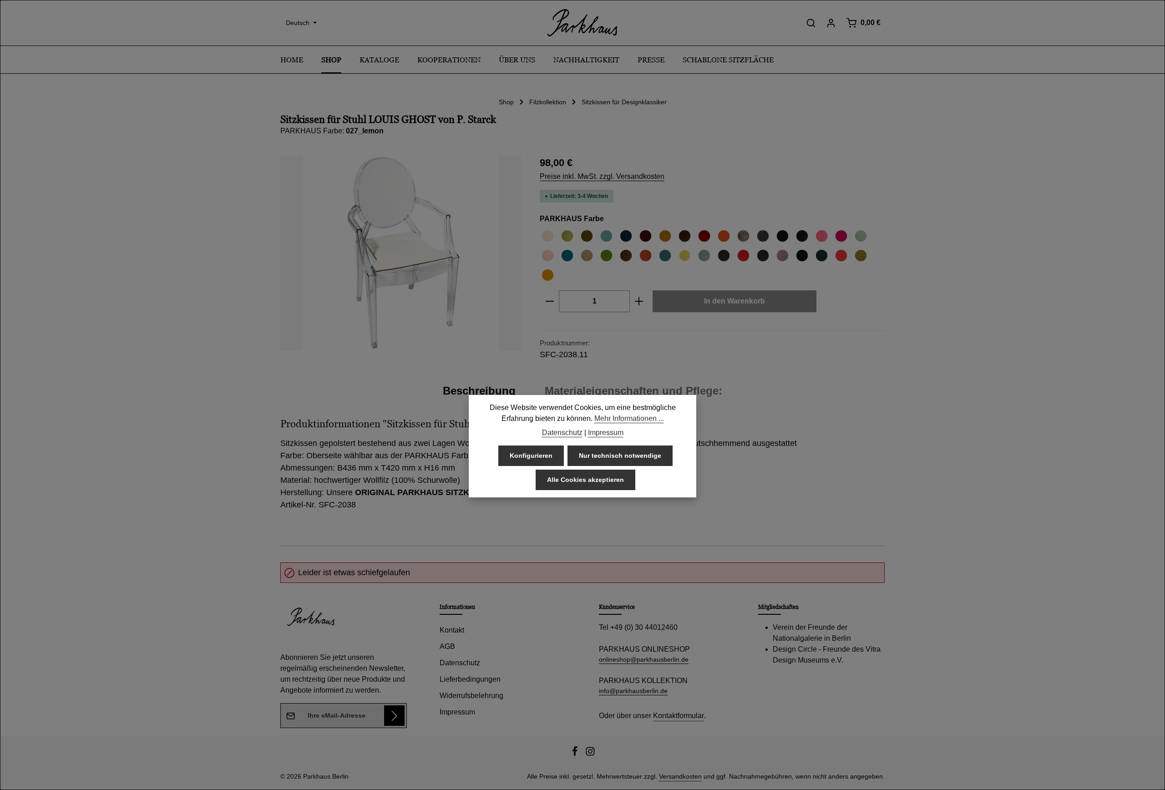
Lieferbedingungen (470, 679)
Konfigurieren (531, 455)
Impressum (457, 712)
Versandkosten (680, 776)
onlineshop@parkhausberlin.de (644, 659)
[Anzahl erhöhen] (639, 301)
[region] (401, 253)
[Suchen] (811, 23)
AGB (447, 646)
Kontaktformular (678, 715)
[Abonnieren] (394, 715)
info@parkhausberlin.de (633, 690)
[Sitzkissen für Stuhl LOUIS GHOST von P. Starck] (400, 253)
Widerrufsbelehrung (471, 695)
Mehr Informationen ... (629, 418)
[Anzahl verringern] (549, 301)
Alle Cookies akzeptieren (585, 479)
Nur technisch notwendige (620, 455)
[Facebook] (576, 754)
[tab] (479, 391)
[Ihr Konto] (831, 23)
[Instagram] (590, 754)
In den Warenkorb (734, 301)
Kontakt (452, 630)
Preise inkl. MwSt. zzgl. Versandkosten (602, 176)
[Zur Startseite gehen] (582, 22)
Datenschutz (460, 663)
